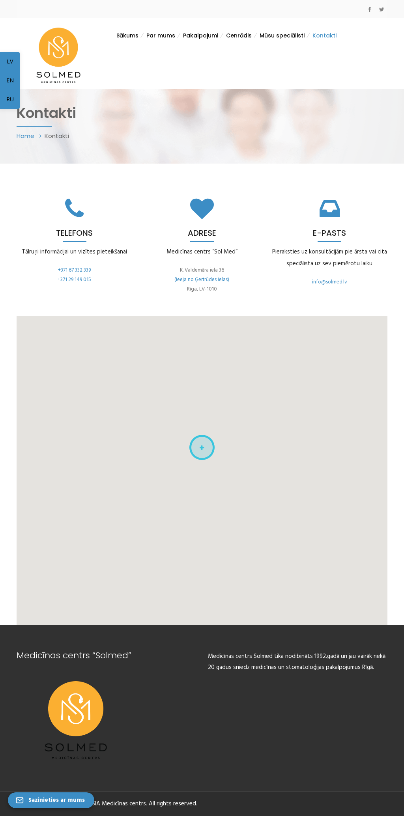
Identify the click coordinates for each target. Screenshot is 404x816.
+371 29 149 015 (74, 280)
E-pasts (329, 232)
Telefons (74, 232)
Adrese (202, 232)
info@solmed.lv (329, 282)
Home (26, 135)
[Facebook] (370, 9)
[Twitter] (381, 9)
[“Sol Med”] (58, 55)
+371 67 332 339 (74, 270)
